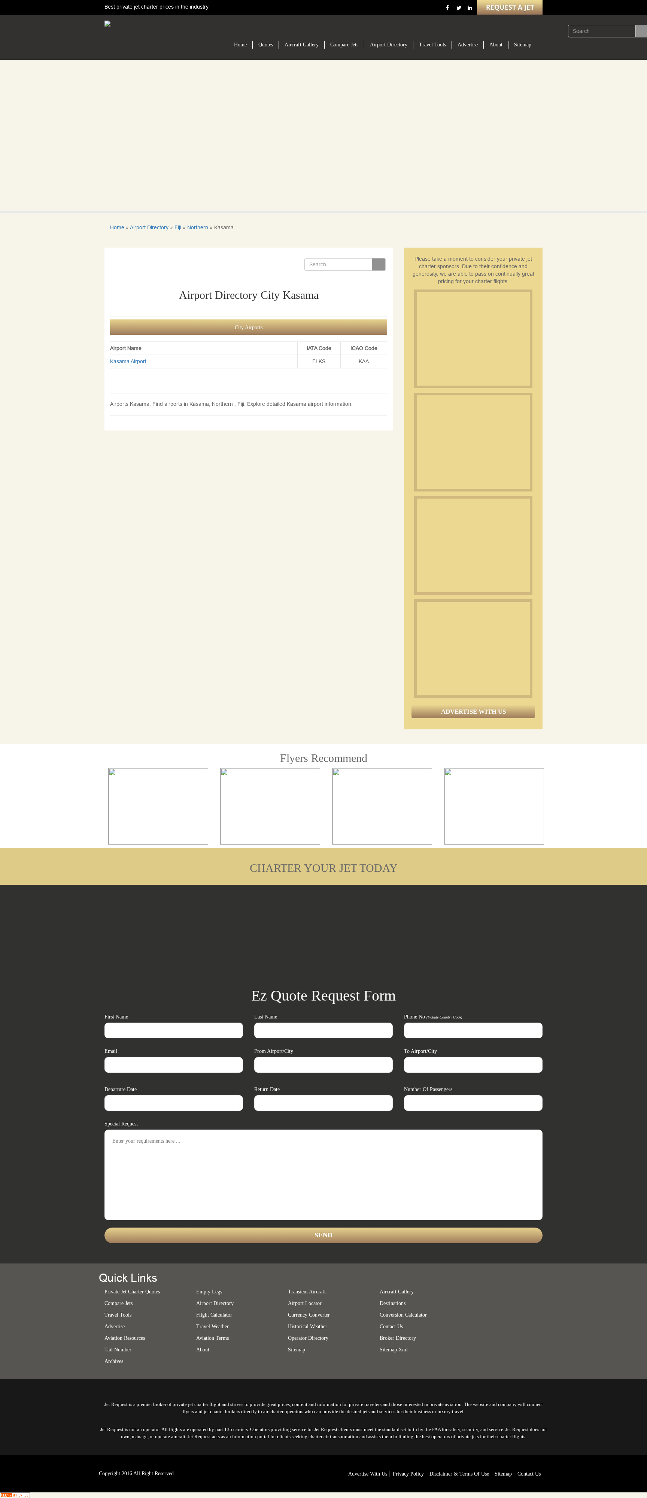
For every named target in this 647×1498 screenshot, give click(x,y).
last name (265, 1017)
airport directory (215, 1303)
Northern (197, 227)
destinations (392, 1303)
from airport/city (273, 1051)
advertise (114, 1326)
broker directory (398, 1338)
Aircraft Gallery (302, 45)
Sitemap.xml (394, 1350)
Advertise (468, 45)
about (202, 1350)
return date (267, 1089)
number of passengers (428, 1089)
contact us (529, 1474)
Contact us (391, 1326)
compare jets (118, 1303)
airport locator (305, 1303)
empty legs (209, 1292)
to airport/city (420, 1051)
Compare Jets (344, 45)
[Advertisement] (473, 339)
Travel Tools (432, 45)
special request (121, 1124)
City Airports (248, 327)
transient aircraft (307, 1292)
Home (240, 45)
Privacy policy (408, 1474)
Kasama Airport (128, 361)
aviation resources (124, 1338)
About (495, 45)
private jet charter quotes (132, 1292)
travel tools (117, 1315)
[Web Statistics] (15, 1495)
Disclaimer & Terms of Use (459, 1474)
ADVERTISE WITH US (473, 711)
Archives (113, 1361)
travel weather (212, 1326)
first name (116, 1017)
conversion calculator (403, 1315)
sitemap (296, 1350)
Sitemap (522, 45)
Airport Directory (388, 45)
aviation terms (212, 1338)
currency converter (309, 1315)
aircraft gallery (397, 1292)
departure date (120, 1089)
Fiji (177, 227)
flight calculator (214, 1315)
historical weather (307, 1326)
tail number (117, 1350)
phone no (433, 1017)
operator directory (308, 1338)
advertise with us (367, 1474)
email (110, 1051)
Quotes (265, 45)
